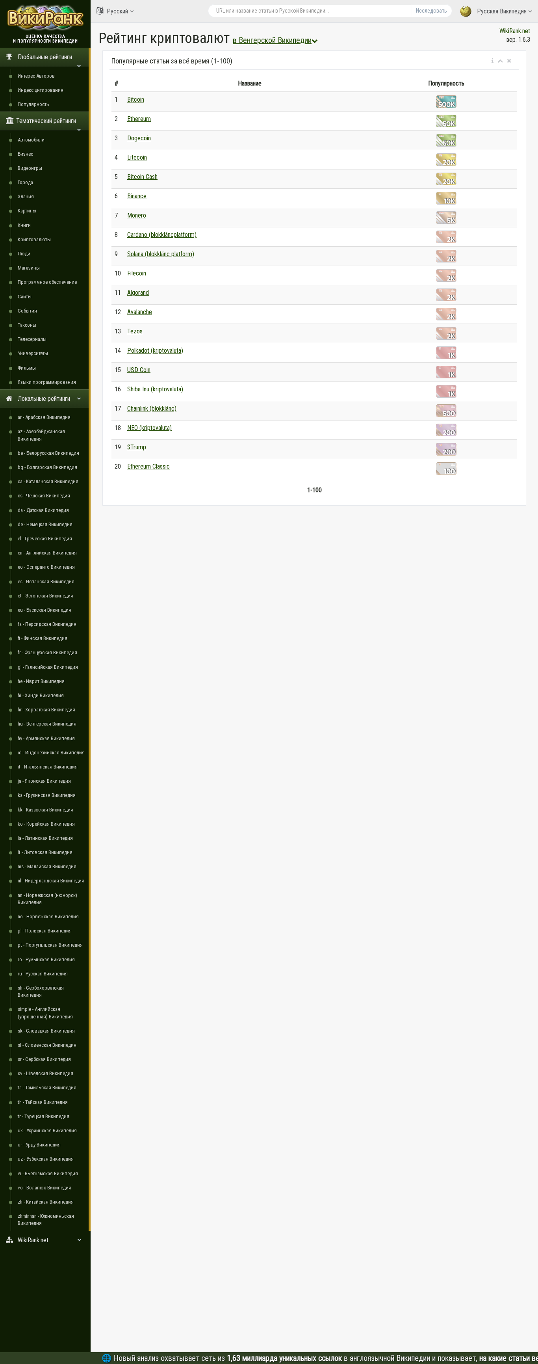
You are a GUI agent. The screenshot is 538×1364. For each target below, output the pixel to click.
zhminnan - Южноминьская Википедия (46, 1219)
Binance (137, 196)
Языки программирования (47, 382)
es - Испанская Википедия (46, 581)
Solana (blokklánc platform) (160, 254)
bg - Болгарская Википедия (47, 467)
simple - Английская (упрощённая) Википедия (45, 1012)
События (27, 311)
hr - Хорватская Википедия (46, 710)
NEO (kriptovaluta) (149, 428)
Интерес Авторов (36, 76)
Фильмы (27, 368)
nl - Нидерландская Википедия (51, 881)
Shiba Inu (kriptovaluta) (155, 389)
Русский (117, 11)
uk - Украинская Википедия (47, 1130)
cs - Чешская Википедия (44, 496)
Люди (24, 254)
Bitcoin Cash (142, 177)
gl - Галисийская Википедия (48, 667)
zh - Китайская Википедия (46, 1202)
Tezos (135, 331)
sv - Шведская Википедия (45, 1073)
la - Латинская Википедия (45, 838)
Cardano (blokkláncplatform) (162, 234)
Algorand (138, 292)
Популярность (33, 104)
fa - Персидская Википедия (47, 624)
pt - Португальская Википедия (50, 945)
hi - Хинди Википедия (41, 695)
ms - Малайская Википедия (47, 866)
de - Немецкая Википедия (45, 524)
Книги (24, 225)
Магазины (29, 268)
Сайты (25, 297)
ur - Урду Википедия (39, 1145)
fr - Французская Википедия (47, 652)
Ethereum (139, 119)
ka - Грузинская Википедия (47, 795)
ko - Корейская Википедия (46, 824)
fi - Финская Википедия (42, 638)
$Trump (136, 447)
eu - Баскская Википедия (44, 610)
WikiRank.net (514, 31)
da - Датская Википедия (43, 510)
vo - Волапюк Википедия (44, 1188)
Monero (136, 215)
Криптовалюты (34, 239)
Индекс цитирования (40, 90)
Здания (26, 196)
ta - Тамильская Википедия (47, 1087)
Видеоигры (30, 168)
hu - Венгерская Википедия (47, 724)
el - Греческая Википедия (45, 539)
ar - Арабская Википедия (44, 417)
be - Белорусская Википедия (48, 453)
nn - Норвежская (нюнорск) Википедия (47, 898)
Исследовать (431, 10)
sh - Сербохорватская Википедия (41, 991)
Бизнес (25, 154)
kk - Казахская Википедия (45, 810)
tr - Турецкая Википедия (43, 1116)
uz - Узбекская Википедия (46, 1159)
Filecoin (136, 273)
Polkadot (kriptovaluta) (155, 350)
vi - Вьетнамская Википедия (48, 1173)
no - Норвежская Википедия (48, 916)
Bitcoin (135, 99)
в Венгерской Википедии (272, 40)
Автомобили (31, 140)
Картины (27, 211)
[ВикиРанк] (45, 16)
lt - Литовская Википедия (45, 852)
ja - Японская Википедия (44, 781)
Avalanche (139, 312)
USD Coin (138, 370)
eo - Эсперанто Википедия (46, 567)
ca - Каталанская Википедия (48, 481)
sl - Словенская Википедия (47, 1045)
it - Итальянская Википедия (48, 767)
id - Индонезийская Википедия (51, 753)
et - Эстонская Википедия (45, 596)
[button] (492, 61)
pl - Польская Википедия (45, 931)
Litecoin (137, 157)
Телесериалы (32, 339)
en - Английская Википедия (47, 553)
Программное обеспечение (47, 282)
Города (25, 182)
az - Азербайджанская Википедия (41, 434)
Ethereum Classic (148, 466)
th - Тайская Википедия (43, 1102)
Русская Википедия (501, 11)
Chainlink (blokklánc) (151, 408)
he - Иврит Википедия (41, 681)
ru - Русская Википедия (43, 974)
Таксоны (27, 325)
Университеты (33, 353)
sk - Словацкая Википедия (46, 1031)
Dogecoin (139, 138)
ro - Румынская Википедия (46, 959)
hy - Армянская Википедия (46, 738)
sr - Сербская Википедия (44, 1059)
